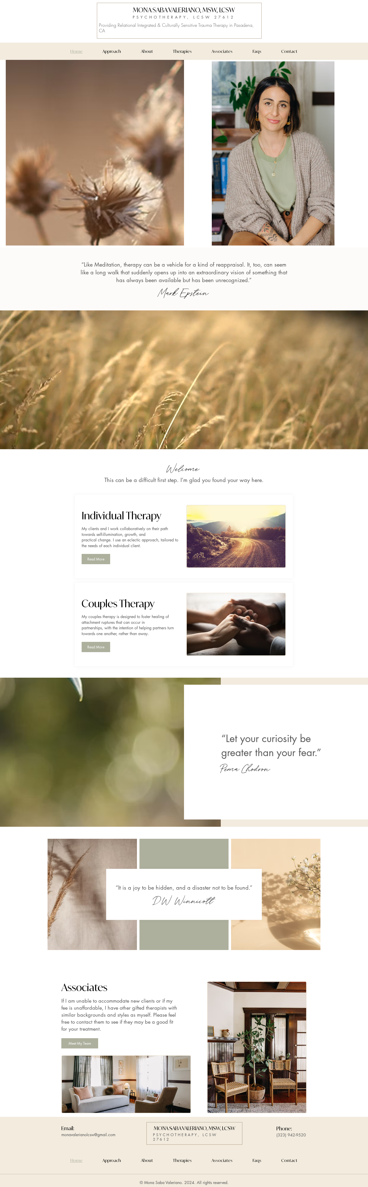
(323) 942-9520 (291, 1135)
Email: (67, 1128)
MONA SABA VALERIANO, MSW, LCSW (184, 10)
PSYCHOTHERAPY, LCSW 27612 (184, 17)
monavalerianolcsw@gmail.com (88, 1134)
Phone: (284, 1128)
